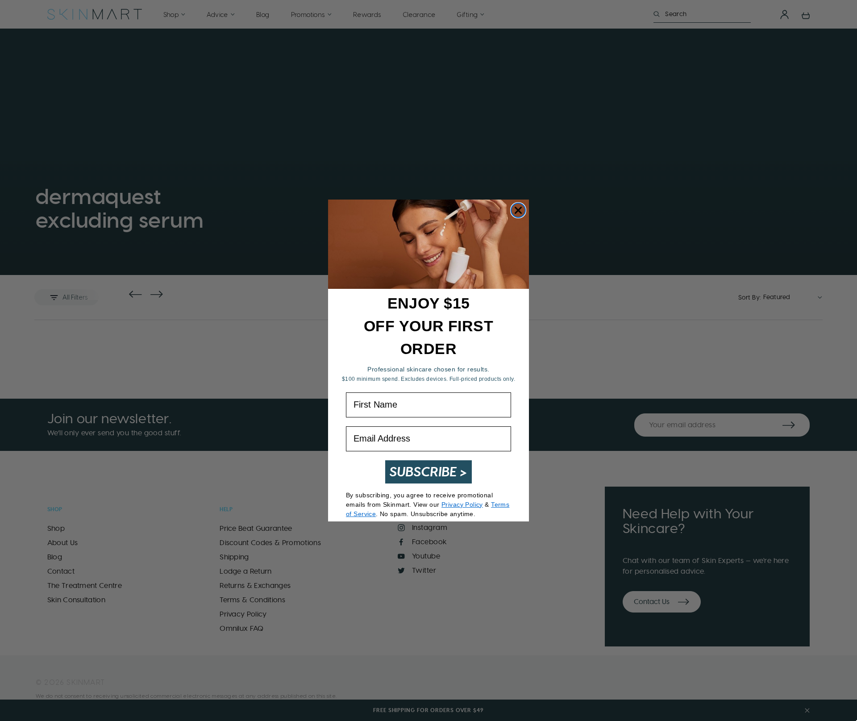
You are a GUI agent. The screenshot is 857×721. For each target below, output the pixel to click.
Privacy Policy (462, 504)
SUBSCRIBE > (428, 471)
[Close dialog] (518, 210)
